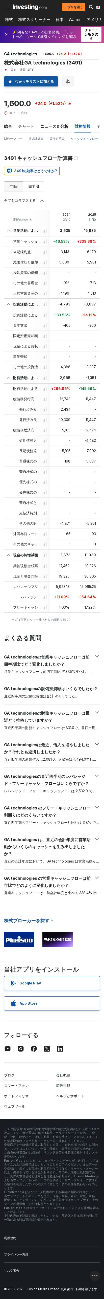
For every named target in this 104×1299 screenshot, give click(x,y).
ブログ (9, 1075)
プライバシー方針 (16, 1254)
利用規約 (10, 1238)
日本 (60, 19)
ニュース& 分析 (54, 126)
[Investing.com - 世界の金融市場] (30, 7)
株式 (9, 19)
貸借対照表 (57, 139)
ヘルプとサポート (70, 1096)
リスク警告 (11, 1270)
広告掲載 (63, 1085)
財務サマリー (13, 139)
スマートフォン (16, 1085)
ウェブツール (14, 1106)
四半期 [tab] (33, 186)
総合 (8, 126)
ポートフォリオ (16, 1096)
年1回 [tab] (13, 186)
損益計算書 (35, 139)
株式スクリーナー (34, 19)
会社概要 (63, 1075)
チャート (26, 126)
